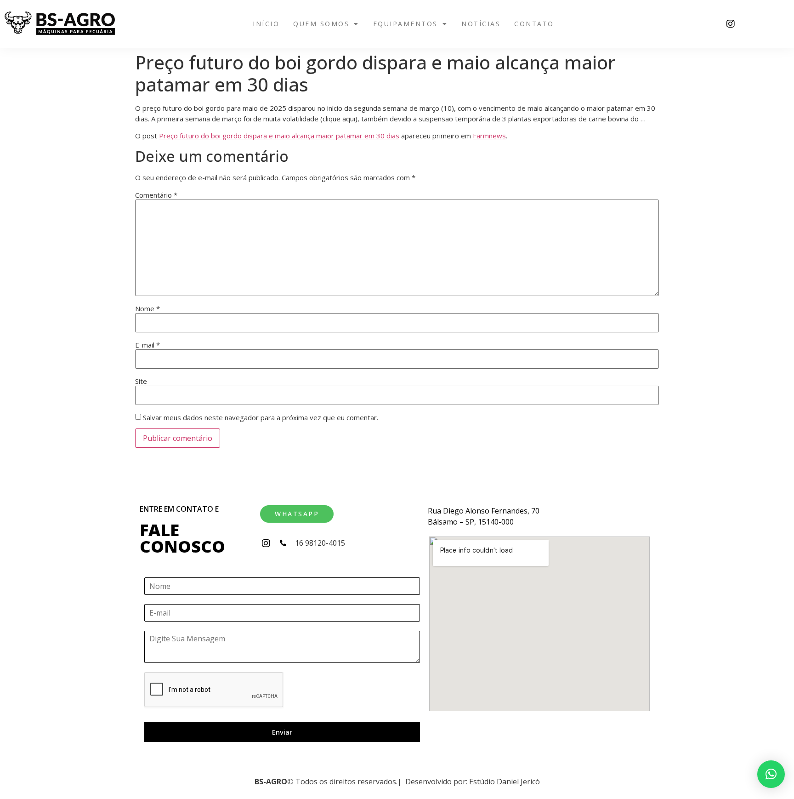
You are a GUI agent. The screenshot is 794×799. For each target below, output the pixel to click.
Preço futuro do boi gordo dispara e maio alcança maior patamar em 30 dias (279, 135)
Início (266, 23)
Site (141, 381)
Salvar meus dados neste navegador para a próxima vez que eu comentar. (260, 417)
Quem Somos (321, 23)
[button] (326, 24)
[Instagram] (730, 24)
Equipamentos (405, 23)
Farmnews (489, 135)
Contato (534, 23)
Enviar (282, 731)
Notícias (480, 23)
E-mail (147, 345)
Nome (147, 308)
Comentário (156, 195)
